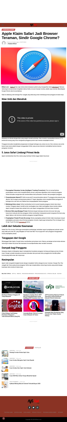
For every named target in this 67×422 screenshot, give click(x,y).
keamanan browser (28, 273)
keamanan (22, 222)
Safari (59, 273)
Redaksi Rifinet (12, 43)
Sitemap (60, 412)
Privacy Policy (36, 412)
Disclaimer (27, 412)
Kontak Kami (18, 412)
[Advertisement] (33, 11)
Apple (12, 87)
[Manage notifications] (3, 418)
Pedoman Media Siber (49, 412)
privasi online (52, 273)
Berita (19, 273)
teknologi (54, 87)
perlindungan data (40, 273)
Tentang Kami (8, 412)
